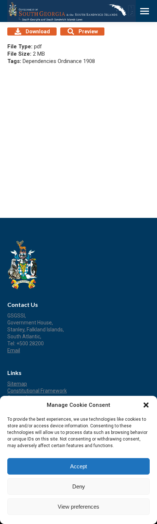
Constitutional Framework (37, 391)
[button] (146, 405)
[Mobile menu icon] (144, 11)
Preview (88, 31)
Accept (78, 466)
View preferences (78, 506)
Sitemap (17, 384)
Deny (78, 486)
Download (38, 31)
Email (13, 350)
